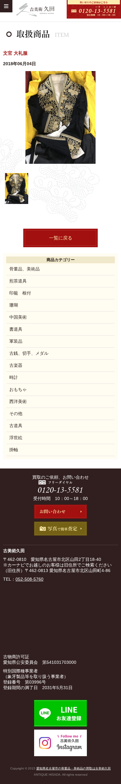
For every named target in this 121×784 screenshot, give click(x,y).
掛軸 (13, 449)
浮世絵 (15, 437)
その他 (15, 413)
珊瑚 (13, 305)
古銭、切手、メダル (28, 353)
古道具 (15, 425)
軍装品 (15, 341)
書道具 (15, 329)
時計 (13, 377)
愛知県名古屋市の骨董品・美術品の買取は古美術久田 (73, 768)
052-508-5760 (29, 579)
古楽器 (15, 365)
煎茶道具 (18, 280)
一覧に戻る (60, 237)
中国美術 (18, 317)
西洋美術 (18, 401)
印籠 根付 (20, 292)
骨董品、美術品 (24, 268)
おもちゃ (18, 389)
